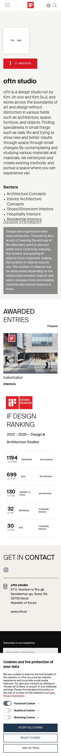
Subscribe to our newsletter (19, 643)
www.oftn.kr (19, 611)
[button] (46, 5)
